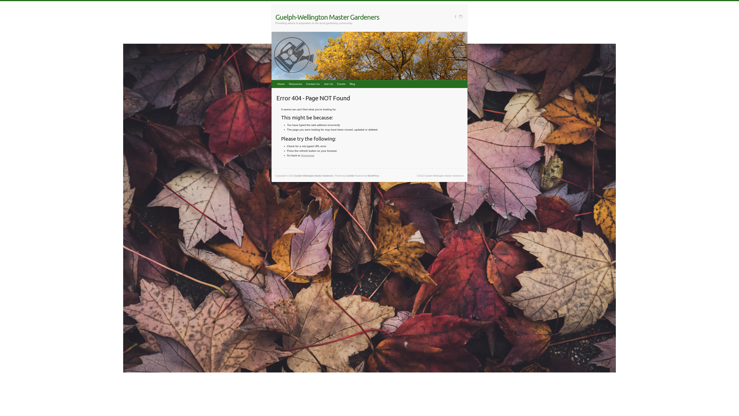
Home (281, 84)
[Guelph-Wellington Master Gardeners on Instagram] (460, 16)
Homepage (307, 155)
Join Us (328, 84)
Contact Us (313, 84)
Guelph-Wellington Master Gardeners (327, 17)
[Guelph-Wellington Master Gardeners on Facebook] (455, 16)
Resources (295, 84)
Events (341, 84)
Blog (352, 84)
